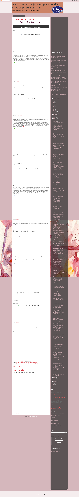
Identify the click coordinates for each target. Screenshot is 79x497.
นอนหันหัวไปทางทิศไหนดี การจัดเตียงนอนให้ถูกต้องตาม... (58, 295)
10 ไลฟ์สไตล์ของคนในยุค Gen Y (58, 122)
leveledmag (17, 185)
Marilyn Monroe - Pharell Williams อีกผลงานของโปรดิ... (58, 186)
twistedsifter (18, 51)
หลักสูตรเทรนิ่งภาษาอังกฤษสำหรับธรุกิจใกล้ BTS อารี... (58, 264)
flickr (16, 253)
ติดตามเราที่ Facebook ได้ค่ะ (55, 451)
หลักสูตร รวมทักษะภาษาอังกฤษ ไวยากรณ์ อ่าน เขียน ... (58, 330)
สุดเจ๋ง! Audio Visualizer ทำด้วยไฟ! (58, 133)
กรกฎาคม (55, 118)
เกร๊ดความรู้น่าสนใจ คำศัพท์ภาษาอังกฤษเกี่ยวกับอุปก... (58, 326)
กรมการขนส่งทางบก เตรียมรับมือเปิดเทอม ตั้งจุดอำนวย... (58, 249)
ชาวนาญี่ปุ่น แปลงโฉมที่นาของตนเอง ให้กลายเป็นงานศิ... (58, 257)
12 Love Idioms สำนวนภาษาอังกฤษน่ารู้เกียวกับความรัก (58, 235)
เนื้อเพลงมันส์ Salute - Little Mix (58, 156)
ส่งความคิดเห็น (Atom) (33, 416)
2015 (53, 109)
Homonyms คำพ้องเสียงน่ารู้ (55, 415)
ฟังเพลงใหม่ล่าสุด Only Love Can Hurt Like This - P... (58, 165)
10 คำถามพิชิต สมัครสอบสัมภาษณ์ (58, 287)
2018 (53, 105)
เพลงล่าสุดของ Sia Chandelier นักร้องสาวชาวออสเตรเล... (58, 150)
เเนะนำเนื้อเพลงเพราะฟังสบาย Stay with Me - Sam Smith (58, 167)
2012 (53, 384)
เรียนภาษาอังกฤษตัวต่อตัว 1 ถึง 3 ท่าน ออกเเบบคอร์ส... (58, 328)
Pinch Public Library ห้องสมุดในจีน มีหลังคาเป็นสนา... (58, 368)
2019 (53, 103)
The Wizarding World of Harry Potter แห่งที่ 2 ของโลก (57, 291)
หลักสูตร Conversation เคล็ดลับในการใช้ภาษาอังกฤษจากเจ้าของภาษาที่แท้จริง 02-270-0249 (58, 63)
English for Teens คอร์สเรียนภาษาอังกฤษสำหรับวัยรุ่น (58, 311)
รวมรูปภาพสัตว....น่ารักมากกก (57, 274)
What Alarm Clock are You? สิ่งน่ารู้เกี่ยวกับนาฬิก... (58, 239)
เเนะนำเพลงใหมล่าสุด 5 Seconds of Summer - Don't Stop (58, 194)
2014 (53, 110)
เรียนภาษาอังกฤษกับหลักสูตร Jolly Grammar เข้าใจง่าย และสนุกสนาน (58, 90)
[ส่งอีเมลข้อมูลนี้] (26, 361)
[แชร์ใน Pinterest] (30, 361)
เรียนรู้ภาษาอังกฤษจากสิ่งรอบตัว (56, 425)
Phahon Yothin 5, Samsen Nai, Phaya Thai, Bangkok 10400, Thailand (27, 363)
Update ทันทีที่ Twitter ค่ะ (55, 453)
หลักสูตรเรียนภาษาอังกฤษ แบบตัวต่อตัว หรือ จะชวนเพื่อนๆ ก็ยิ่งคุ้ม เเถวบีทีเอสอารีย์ (58, 54)
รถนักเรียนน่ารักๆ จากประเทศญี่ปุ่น (58, 299)
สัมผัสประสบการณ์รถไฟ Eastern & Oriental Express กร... (58, 284)
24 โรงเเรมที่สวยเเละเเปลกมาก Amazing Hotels (57, 353)
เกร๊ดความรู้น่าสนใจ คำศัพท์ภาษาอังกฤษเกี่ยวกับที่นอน (58, 348)
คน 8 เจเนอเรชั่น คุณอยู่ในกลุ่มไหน (58, 223)
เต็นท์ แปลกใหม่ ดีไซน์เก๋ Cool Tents (58, 190)
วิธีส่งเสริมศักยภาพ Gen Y (57, 208)
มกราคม (54, 381)
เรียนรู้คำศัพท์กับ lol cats (55, 423)
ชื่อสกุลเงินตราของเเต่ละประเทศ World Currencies (58, 342)
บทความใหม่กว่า (16, 413)
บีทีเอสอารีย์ (18, 362)
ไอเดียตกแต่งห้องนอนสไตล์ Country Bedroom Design (58, 273)
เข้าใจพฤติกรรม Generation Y (57, 125)
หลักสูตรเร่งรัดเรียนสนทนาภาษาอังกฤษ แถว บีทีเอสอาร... (58, 219)
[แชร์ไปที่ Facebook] (29, 361)
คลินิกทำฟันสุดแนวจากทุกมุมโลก (58, 298)
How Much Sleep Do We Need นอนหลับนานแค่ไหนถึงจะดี (58, 306)
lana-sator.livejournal (19, 115)
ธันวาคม (54, 111)
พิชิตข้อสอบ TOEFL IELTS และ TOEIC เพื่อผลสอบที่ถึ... (58, 201)
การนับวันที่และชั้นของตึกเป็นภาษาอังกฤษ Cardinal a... (58, 177)
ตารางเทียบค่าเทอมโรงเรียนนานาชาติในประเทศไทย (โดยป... (58, 253)
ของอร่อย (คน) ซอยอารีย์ (57, 181)
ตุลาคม (54, 114)
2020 (53, 102)
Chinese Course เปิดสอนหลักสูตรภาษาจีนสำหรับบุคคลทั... (58, 364)
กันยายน (54, 115)
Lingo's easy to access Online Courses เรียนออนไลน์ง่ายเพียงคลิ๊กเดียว (58, 57)
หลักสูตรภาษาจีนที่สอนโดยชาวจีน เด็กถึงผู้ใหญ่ (58, 94)
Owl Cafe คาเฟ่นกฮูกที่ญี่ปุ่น (57, 173)
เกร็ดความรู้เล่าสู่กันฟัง (54, 420)
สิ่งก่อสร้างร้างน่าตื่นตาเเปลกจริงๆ (23, 19)
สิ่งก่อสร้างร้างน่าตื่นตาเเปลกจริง (33, 362)
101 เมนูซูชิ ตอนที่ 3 (56, 375)
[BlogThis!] (27, 361)
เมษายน (54, 377)
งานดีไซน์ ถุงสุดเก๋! (56, 293)
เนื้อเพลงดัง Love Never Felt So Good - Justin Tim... (58, 197)
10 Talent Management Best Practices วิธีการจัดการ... (57, 321)
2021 (53, 101)
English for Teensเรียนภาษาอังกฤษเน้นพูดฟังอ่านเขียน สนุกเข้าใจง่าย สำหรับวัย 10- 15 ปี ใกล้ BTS (58, 78)
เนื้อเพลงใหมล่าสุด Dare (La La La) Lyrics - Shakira (58, 155)
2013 (53, 383)
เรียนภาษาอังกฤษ (23, 362)
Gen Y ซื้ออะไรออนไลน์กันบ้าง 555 (58, 123)
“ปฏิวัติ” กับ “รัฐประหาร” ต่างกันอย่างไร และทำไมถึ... (57, 158)
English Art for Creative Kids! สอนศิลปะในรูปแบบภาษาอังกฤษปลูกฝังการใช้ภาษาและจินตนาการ (59, 88)
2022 (53, 99)
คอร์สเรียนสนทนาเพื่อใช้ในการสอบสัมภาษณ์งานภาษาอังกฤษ (58, 169)
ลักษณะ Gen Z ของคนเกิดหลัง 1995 (58, 243)
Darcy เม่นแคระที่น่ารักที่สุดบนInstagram (57, 282)
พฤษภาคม (55, 121)
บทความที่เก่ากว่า (45, 413)
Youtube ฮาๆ (53, 417)
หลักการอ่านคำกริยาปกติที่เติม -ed (58, 374)
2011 (53, 385)
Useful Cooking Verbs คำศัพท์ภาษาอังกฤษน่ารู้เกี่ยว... (58, 233)
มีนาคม (54, 378)
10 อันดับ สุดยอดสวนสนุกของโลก (58, 346)
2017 (53, 106)
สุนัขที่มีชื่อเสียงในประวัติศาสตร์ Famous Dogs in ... (58, 276)
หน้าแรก (30, 413)
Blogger (47, 494)
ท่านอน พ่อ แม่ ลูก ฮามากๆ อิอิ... (58, 336)
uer (18, 288)
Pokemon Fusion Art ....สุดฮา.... (58, 278)
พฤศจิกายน (55, 113)
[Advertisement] (31, 404)
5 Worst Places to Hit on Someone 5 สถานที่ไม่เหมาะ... (58, 221)
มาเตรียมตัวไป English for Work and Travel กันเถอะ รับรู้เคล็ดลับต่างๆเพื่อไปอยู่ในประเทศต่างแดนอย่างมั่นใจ (59, 85)
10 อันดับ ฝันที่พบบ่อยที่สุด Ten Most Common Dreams (58, 242)
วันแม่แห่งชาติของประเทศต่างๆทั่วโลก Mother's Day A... (58, 303)
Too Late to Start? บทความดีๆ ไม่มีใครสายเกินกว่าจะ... (58, 366)
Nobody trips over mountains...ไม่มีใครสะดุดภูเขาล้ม (58, 357)
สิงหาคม (54, 117)
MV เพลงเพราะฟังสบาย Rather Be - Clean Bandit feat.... (58, 148)
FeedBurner (61, 443)
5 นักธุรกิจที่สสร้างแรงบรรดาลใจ (58, 286)
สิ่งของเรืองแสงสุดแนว (56, 318)
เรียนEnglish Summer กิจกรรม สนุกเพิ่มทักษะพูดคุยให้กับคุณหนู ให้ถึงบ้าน (58, 92)
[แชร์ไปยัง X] (28, 361)
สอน (26, 362)
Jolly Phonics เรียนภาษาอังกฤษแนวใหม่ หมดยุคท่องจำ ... (58, 245)
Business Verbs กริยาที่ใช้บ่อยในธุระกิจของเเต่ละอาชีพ (58, 289)
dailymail (17, 322)
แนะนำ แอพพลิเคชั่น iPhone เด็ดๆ (56, 426)
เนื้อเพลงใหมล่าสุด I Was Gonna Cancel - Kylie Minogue (58, 189)
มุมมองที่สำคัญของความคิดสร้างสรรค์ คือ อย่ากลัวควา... (58, 323)
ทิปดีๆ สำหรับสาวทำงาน (56, 182)
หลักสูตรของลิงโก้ (54, 418)
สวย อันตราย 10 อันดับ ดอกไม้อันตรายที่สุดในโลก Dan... (57, 210)
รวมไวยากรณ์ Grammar (57, 307)
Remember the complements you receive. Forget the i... (58, 359)
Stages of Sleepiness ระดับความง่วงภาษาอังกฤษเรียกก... (58, 171)
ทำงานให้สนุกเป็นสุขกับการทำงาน (58, 319)
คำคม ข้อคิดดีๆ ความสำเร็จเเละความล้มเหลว (58, 203)
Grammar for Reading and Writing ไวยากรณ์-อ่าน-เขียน (58, 160)
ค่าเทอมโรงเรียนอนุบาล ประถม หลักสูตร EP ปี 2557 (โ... (58, 251)
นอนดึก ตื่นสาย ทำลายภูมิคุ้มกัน (58, 314)
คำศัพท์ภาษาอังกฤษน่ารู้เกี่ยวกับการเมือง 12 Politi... (58, 237)
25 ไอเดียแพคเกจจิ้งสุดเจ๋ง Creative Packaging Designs (58, 227)
